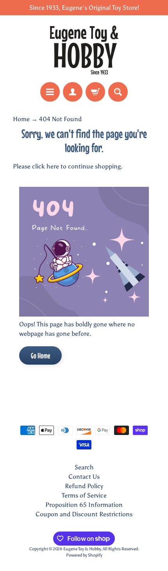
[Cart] (95, 92)
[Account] (72, 92)
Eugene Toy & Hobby (82, 548)
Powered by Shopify (84, 555)
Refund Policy (84, 486)
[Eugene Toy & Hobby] (84, 48)
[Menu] (50, 92)
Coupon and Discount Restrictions (84, 514)
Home (21, 119)
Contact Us (84, 476)
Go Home (40, 355)
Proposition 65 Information (84, 504)
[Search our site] (118, 92)
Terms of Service (84, 495)
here (52, 166)
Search (84, 467)
